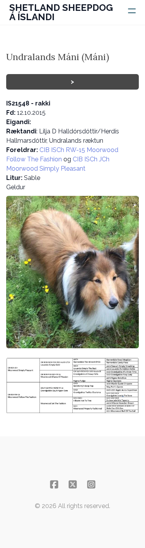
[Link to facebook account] (54, 484)
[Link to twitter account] (72, 484)
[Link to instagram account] (91, 484)
